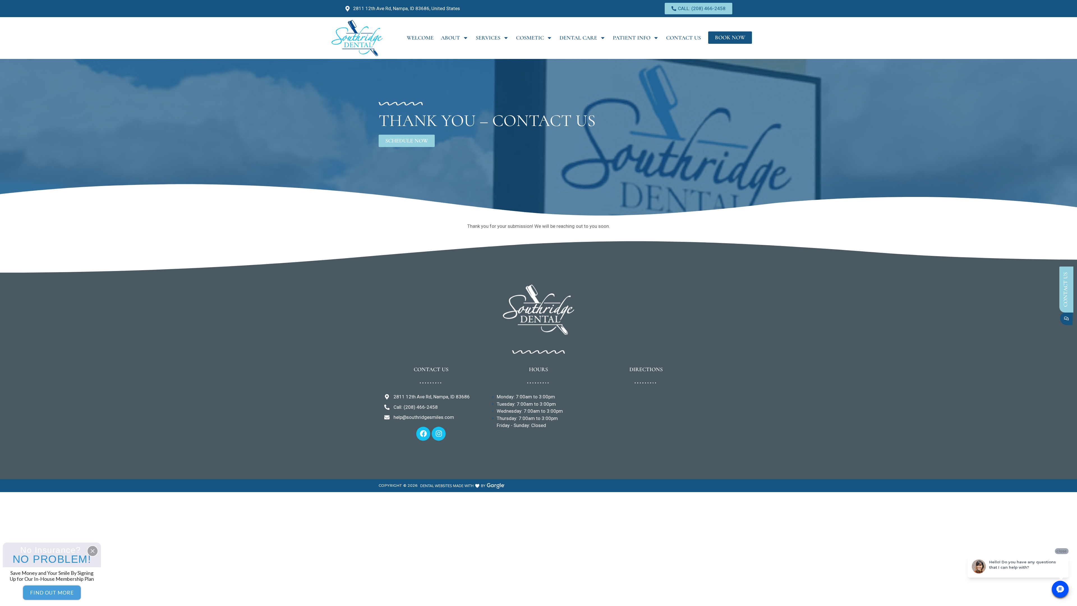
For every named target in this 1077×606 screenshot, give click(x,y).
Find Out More (52, 592)
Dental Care (578, 38)
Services (488, 38)
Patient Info (631, 38)
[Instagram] (439, 434)
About (450, 38)
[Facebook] (423, 434)
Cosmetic (530, 38)
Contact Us (683, 38)
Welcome (420, 38)
